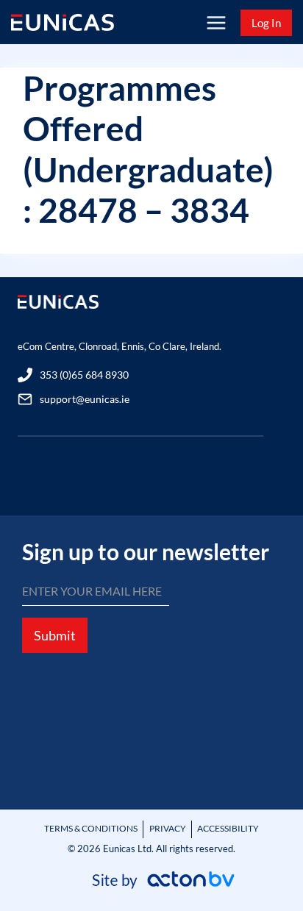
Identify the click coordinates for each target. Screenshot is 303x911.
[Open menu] (216, 22)
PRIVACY (167, 828)
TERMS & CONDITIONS (91, 828)
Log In (266, 22)
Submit (55, 635)
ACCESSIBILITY (228, 828)
